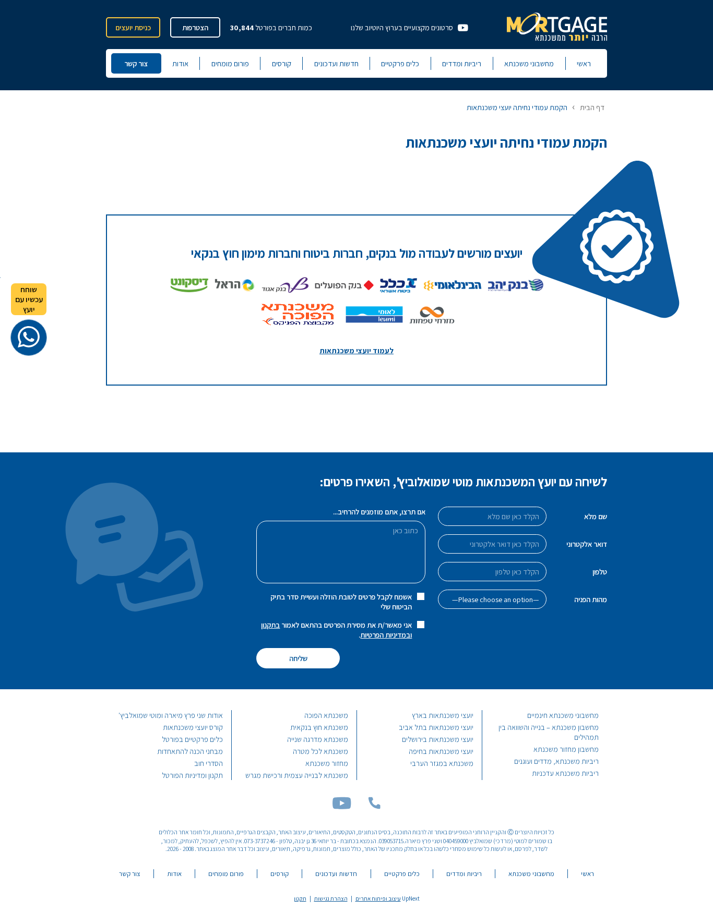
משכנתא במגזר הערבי (441, 763)
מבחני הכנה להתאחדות (190, 751)
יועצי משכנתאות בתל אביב (436, 727)
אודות (180, 63)
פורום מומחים (230, 63)
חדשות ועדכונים (336, 63)
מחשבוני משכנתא (529, 63)
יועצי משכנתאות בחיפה (441, 751)
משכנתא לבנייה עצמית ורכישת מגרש (296, 775)
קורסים (281, 63)
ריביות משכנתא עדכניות (565, 773)
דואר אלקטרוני (586, 544)
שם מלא (595, 516)
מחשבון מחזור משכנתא (566, 749)
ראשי (584, 63)
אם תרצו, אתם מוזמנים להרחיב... (379, 512)
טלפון (599, 572)
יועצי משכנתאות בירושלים (437, 739)
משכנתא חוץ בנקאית (319, 727)
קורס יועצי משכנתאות (193, 727)
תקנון (300, 898)
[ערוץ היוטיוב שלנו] (341, 806)
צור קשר (136, 63)
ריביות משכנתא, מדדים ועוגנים (556, 761)
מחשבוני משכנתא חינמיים (563, 715)
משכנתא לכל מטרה (320, 751)
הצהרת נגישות (331, 898)
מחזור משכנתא (326, 763)
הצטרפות (195, 27)
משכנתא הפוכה (326, 715)
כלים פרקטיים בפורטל (192, 739)
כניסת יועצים (133, 27)
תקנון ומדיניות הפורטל (192, 775)
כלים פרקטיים (400, 63)
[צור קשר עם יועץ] (28, 337)
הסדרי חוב (208, 763)
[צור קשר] (374, 806)
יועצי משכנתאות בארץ (442, 715)
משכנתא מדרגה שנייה (317, 739)
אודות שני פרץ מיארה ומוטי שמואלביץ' (170, 715)
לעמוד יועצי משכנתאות (356, 350)
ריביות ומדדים (461, 63)
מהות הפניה (590, 599)
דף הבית (592, 107)
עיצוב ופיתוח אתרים (378, 898)
